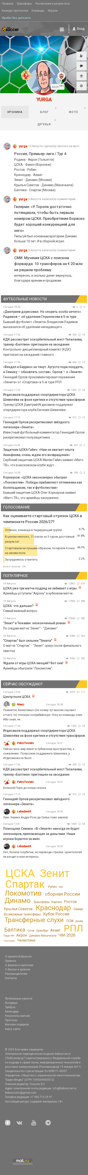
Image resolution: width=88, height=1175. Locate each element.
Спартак (25, 884)
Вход (81, 28)
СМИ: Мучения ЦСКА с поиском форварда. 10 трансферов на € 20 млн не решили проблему (48, 264)
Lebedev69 (24, 811)
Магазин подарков (17, 1024)
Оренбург (42, 930)
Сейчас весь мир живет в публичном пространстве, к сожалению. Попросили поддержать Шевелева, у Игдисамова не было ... (38, 753)
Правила (7, 3)
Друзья (46, 122)
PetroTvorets (25, 743)
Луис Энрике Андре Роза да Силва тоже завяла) (35, 817)
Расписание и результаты (52, 3)
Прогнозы (11, 1020)
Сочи (31, 930)
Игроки (53, 10)
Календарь (12, 1011)
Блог (48, 110)
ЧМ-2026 (66, 935)
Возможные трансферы (22, 914)
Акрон (21, 935)
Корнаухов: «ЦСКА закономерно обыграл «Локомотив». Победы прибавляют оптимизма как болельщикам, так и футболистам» (42, 482)
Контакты (11, 978)
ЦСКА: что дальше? (18, 606)
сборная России (62, 894)
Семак (78, 909)
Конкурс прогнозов (15, 10)
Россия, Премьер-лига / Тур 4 (40, 154)
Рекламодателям (16, 973)
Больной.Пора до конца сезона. (25, 787)
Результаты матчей (17, 1015)
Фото (77, 110)
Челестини (26, 940)
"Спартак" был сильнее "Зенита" (27, 640)
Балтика (14, 930)
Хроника (15, 112)
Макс (20, 704)
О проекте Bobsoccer (18, 956)
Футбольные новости (18, 998)
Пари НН (9, 935)
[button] (81, 56)
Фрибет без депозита (16, 18)
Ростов (70, 901)
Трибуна (10, 1007)
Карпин (56, 902)
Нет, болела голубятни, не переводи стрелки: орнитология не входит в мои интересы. (42, 854)
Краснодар (53, 908)
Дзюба (79, 921)
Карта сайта (12, 1029)
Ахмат (55, 930)
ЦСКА (20, 873)
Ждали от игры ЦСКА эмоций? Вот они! (33, 663)
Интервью (11, 1003)
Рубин (52, 886)
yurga (23, 146)
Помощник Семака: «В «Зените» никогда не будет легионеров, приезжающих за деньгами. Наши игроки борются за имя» (41, 834)
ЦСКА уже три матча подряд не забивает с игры (40, 588)
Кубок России (56, 914)
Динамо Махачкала (42, 935)
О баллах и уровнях (17, 969)
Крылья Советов (18, 909)
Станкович (9, 940)
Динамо (17, 900)
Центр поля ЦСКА (17, 697)
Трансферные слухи (34, 920)
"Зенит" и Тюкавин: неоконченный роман (34, 623)
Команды (38, 10)
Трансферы (24, 3)
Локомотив (23, 893)
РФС (61, 887)
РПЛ (73, 928)
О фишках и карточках (19, 965)
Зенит (55, 873)
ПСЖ (70, 921)
